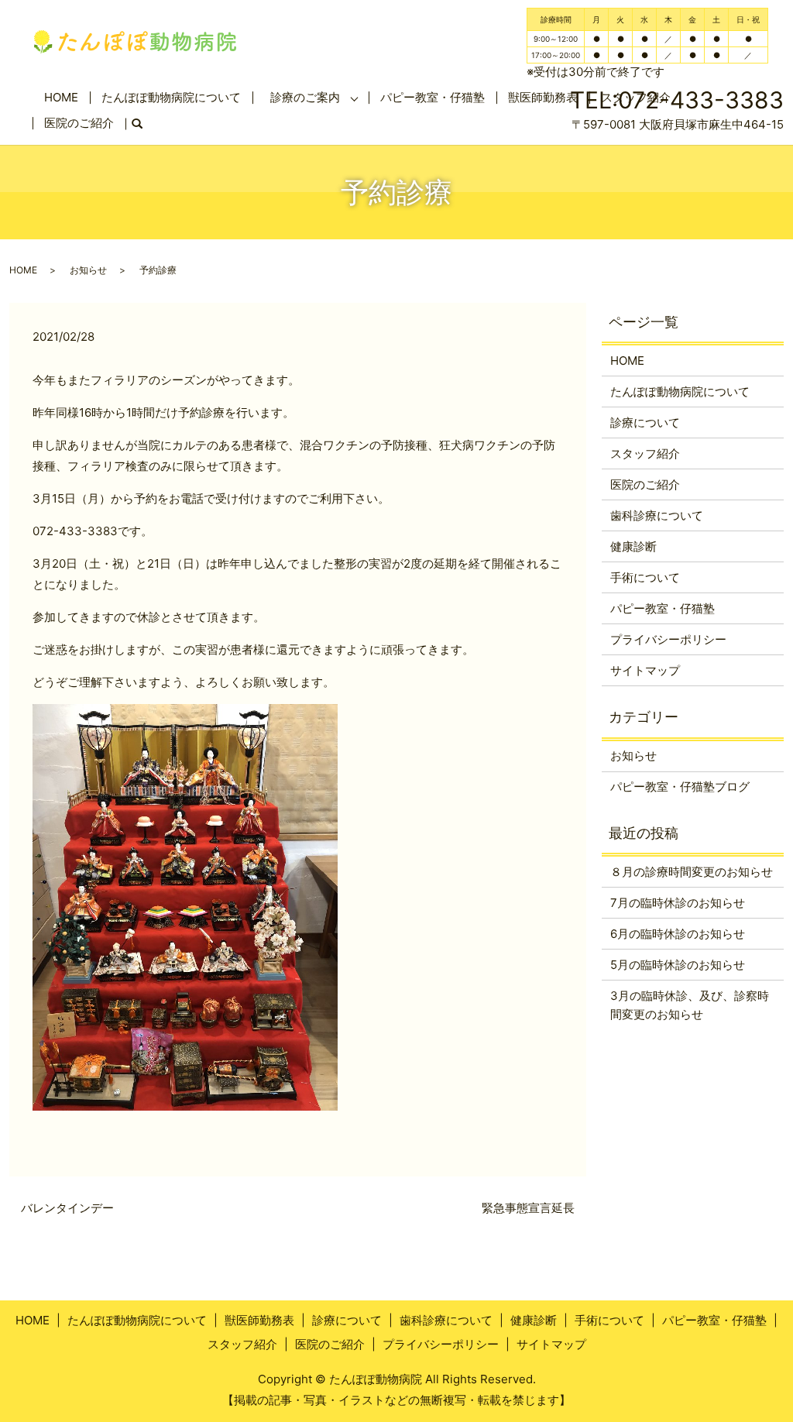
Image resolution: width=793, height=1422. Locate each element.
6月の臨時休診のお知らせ (677, 933)
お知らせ (88, 270)
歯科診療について (656, 515)
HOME (61, 97)
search (143, 124)
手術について (645, 577)
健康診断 (633, 546)
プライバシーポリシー (668, 639)
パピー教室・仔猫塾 (432, 97)
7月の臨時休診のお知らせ (677, 902)
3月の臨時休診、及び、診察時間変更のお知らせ (689, 1005)
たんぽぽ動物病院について (171, 97)
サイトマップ (645, 670)
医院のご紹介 (79, 122)
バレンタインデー (67, 1207)
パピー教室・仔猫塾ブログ (680, 786)
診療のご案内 (305, 97)
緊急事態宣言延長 (528, 1207)
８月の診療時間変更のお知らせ (691, 871)
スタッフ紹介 (645, 453)
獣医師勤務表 (259, 1320)
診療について (645, 422)
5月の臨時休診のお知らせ (677, 964)
